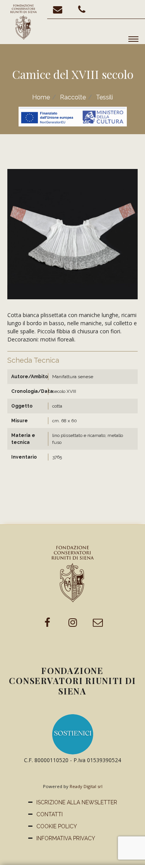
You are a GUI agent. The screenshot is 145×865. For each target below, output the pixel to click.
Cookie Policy (56, 826)
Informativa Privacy (65, 838)
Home (41, 97)
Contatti (49, 814)
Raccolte (73, 97)
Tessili (104, 97)
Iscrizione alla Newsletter (76, 802)
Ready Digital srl (86, 786)
